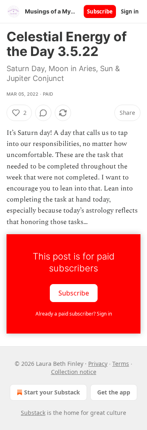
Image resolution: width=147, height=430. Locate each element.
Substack (33, 413)
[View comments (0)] (43, 113)
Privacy (97, 363)
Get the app (113, 392)
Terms (120, 363)
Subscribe (100, 11)
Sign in (130, 11)
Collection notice (73, 372)
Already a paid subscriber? (74, 313)
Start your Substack (52, 392)
